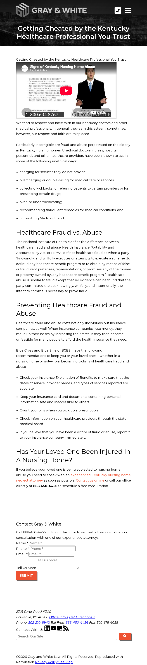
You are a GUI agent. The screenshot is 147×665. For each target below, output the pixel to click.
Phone (22, 549)
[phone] (118, 10)
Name (22, 543)
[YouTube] (54, 630)
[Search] (125, 636)
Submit (26, 576)
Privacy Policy (46, 662)
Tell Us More (26, 568)
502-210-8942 (39, 623)
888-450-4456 (77, 623)
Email (22, 554)
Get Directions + (82, 617)
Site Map (65, 662)
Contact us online (90, 480)
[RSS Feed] (66, 630)
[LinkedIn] (47, 630)
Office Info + (58, 617)
